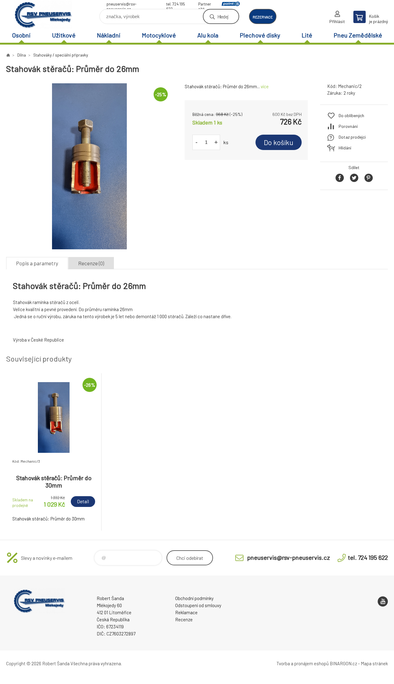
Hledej (222, 16)
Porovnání (348, 126)
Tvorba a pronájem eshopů (302, 663)
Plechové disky (260, 35)
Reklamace (186, 612)
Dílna (21, 55)
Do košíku (278, 142)
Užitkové (63, 35)
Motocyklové (159, 35)
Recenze (184, 619)
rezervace (263, 17)
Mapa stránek (374, 663)
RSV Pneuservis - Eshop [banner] (43, 14)
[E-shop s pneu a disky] (8, 55)
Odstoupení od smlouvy (198, 605)
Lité (307, 35)
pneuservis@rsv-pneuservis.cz (121, 5)
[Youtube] (383, 601)
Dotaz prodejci (352, 137)
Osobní (21, 35)
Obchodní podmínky (194, 598)
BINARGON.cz (343, 663)
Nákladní (108, 35)
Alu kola (207, 35)
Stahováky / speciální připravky (60, 55)
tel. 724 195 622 (175, 5)
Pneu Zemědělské (358, 35)
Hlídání (345, 147)
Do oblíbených (351, 115)
